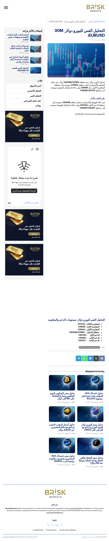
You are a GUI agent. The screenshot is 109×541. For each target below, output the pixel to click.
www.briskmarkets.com (54, 512)
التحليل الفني (93, 21)
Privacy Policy (51, 530)
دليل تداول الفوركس (32, 100)
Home (102, 21)
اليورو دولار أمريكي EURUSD (89, 347)
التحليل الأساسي (34, 90)
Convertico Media (8, 537)
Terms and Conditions (67, 530)
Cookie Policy (38, 530)
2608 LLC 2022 (75, 508)
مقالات (38, 105)
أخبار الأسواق (35, 86)
